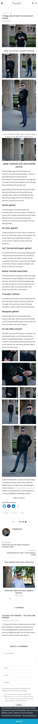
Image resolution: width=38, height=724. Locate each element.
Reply (34, 615)
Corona (5, 513)
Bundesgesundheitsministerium (24, 488)
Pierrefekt (17, 529)
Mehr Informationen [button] (29, 715)
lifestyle (14, 513)
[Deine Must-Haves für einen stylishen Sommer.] (19, 577)
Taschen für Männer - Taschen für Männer (18, 617)
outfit (11, 13)
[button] (4, 506)
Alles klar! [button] (19, 721)
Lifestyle (4, 13)
